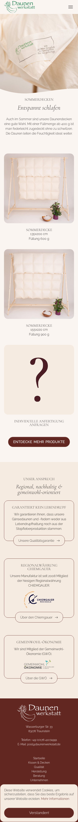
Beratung (39, 775)
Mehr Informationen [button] (55, 799)
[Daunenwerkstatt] (19, 7)
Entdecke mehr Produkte (39, 442)
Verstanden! (39, 813)
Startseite (39, 758)
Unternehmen (39, 780)
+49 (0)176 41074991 (44, 739)
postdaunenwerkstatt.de (43, 744)
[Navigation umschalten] (70, 7)
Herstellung (39, 771)
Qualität (39, 767)
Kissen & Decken (39, 762)
